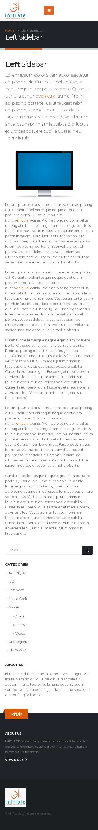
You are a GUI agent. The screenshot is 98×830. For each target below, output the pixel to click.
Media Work (18, 599)
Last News (16, 590)
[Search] (87, 550)
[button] (49, 10)
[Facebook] (63, 10)
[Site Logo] (15, 10)
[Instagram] (89, 10)
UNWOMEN (18, 650)
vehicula (47, 96)
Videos (20, 633)
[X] (71, 10)
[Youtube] (80, 10)
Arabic (20, 616)
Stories (14, 607)
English (21, 625)
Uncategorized (20, 642)
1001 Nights (17, 573)
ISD (11, 581)
